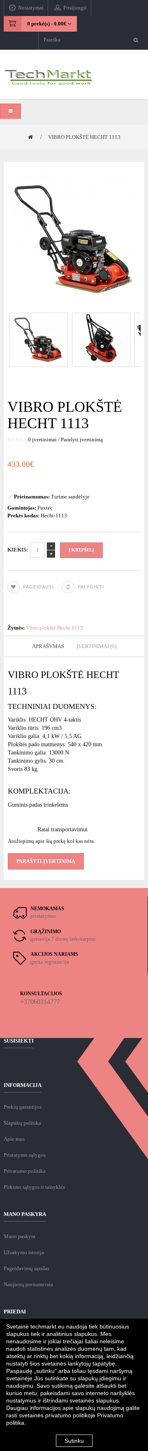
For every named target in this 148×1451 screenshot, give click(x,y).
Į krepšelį (81, 549)
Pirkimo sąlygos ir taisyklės (34, 1187)
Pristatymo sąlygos (25, 1155)
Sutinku (74, 1440)
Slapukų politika (22, 1123)
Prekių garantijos (23, 1107)
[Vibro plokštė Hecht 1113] (39, 339)
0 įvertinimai (42, 439)
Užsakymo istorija (24, 1252)
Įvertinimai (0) (96, 646)
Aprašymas (48, 646)
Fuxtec (45, 508)
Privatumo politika (25, 1171)
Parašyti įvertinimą (82, 439)
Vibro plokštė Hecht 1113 (84, 137)
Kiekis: (17, 550)
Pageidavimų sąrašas (26, 1268)
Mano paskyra (19, 1236)
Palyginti (91, 586)
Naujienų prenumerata (28, 1284)
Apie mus (14, 1139)
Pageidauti (38, 586)
